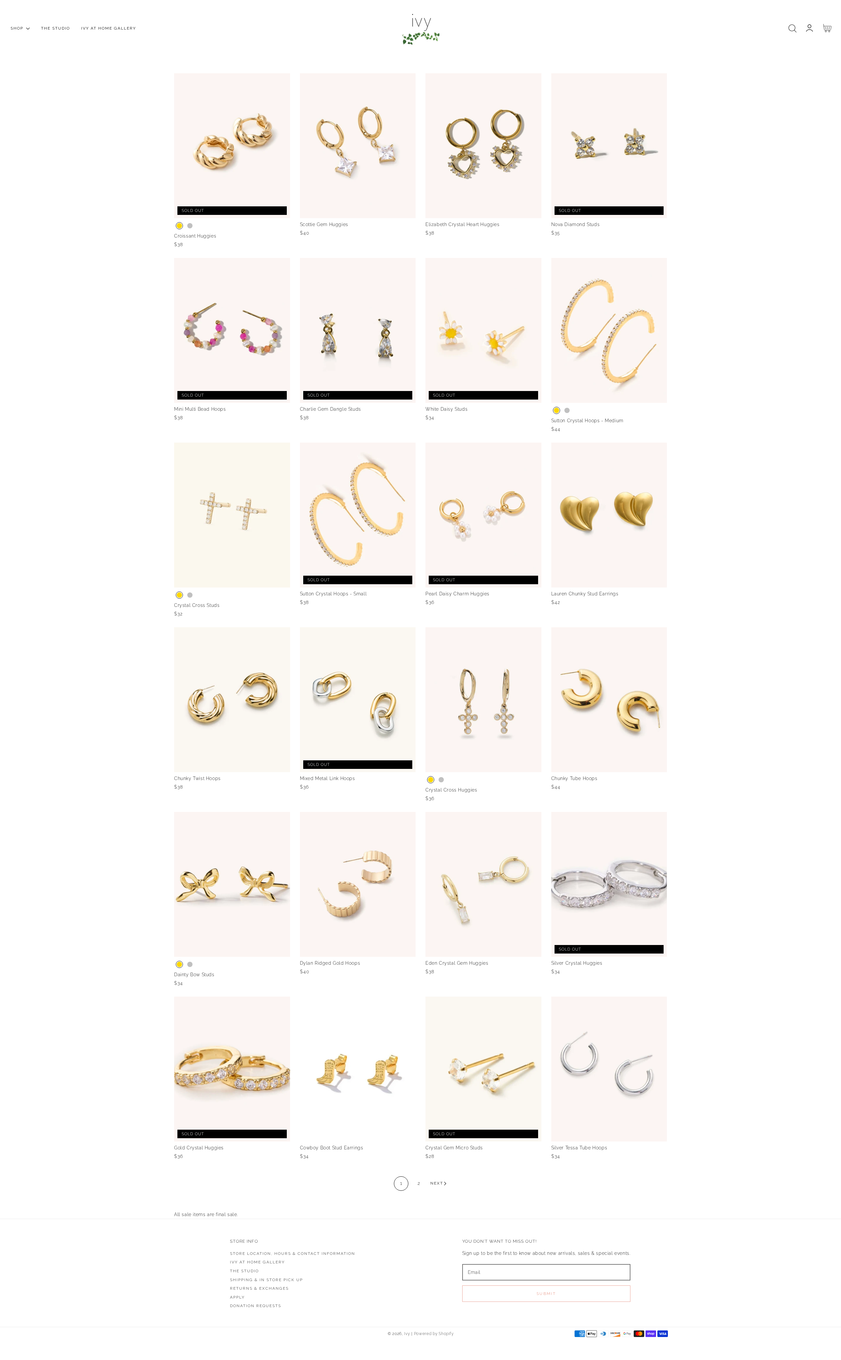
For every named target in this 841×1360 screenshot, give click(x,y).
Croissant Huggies (195, 236)
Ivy (407, 1333)
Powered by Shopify (434, 1333)
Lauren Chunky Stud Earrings (585, 593)
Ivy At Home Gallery (257, 1262)
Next (436, 1183)
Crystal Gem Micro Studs (454, 1147)
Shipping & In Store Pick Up (266, 1280)
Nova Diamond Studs (575, 224)
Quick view (231, 211)
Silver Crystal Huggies (576, 963)
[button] (792, 28)
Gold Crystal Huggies (199, 1147)
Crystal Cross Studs (196, 605)
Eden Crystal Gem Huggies (456, 963)
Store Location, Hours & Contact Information (292, 1253)
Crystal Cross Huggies (451, 790)
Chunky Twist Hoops (197, 778)
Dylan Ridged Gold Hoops (330, 963)
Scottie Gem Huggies (324, 224)
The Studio (244, 1271)
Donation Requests (255, 1305)
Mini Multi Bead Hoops (200, 409)
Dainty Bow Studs (194, 974)
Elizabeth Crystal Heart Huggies (462, 224)
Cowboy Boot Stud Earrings (331, 1147)
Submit (546, 1293)
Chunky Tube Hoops (574, 778)
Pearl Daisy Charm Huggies (457, 593)
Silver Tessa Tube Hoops (579, 1147)
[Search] (792, 28)
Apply (237, 1297)
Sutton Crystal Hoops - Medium (587, 420)
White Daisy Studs (446, 409)
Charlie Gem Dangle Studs (330, 409)
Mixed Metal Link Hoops (327, 778)
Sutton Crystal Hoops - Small (333, 593)
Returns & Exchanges (259, 1288)
